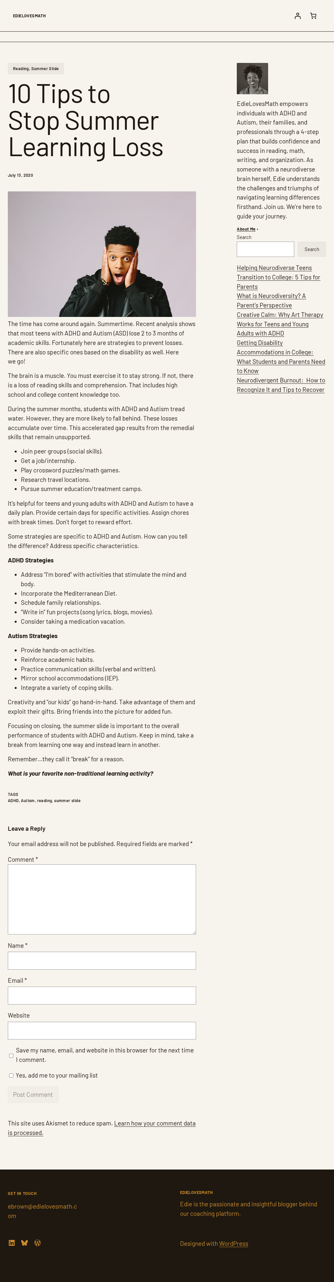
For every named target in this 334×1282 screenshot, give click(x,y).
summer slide (67, 800)
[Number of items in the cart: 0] (313, 15)
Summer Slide (45, 68)
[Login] (297, 15)
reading (44, 800)
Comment (23, 859)
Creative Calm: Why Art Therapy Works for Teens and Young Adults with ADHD (280, 324)
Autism (28, 800)
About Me (246, 228)
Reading (21, 68)
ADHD (13, 800)
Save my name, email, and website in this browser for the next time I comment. (105, 1054)
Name (18, 945)
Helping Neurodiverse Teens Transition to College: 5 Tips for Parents (278, 277)
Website (19, 1015)
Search (244, 237)
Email (17, 980)
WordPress (233, 1243)
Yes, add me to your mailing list (56, 1075)
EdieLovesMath (29, 15)
